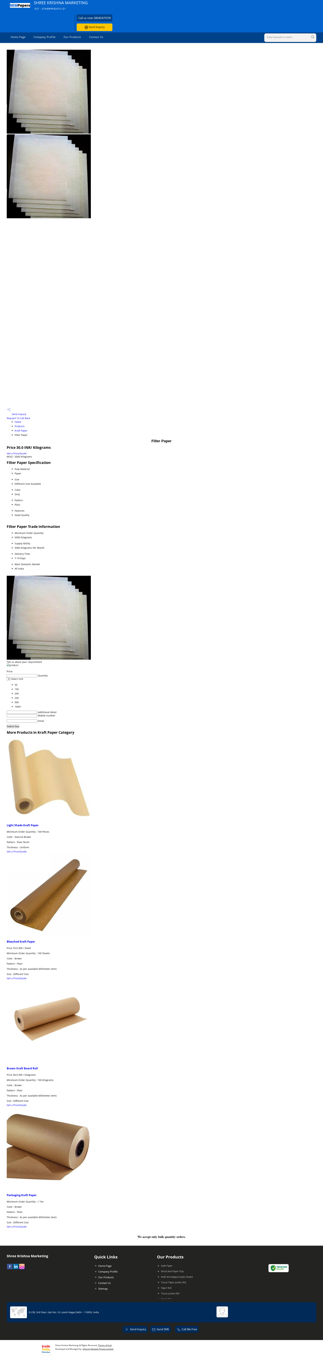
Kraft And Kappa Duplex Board (177, 1276)
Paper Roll (166, 1287)
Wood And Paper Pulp (172, 1271)
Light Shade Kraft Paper (23, 825)
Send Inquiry (96, 27)
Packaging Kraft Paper (22, 1195)
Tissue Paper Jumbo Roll (173, 1282)
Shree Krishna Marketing (61, 5)
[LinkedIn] (16, 1268)
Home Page (18, 37)
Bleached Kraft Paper (21, 941)
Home (18, 421)
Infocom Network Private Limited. (98, 1349)
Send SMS (163, 1329)
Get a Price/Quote (17, 453)
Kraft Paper (21, 430)
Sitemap (103, 1288)
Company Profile (45, 37)
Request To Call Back (18, 418)
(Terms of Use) (105, 1345)
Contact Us (96, 37)
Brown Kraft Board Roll (22, 1068)
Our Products (72, 37)
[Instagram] (22, 1268)
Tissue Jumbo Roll (170, 1293)
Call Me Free (189, 1329)
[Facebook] (9, 1268)
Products (20, 426)
